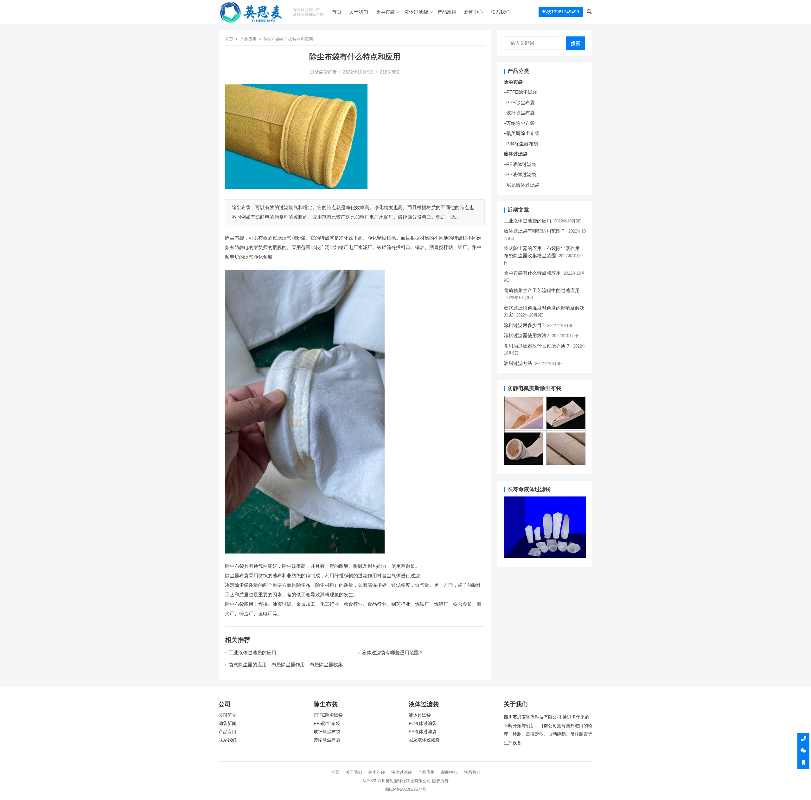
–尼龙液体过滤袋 (522, 185)
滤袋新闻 (227, 723)
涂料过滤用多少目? (524, 325)
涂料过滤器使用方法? (526, 335)
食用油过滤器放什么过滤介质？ (537, 346)
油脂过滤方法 (518, 363)
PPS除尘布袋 (327, 723)
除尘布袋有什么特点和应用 (532, 273)
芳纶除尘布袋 (327, 740)
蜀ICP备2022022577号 (405, 789)
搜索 (575, 43)
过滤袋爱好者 (323, 72)
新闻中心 (473, 12)
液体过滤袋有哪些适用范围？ (393, 652)
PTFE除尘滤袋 (328, 715)
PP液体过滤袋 (423, 731)
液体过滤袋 (416, 12)
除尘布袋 (385, 12)
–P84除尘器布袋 (521, 143)
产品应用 (447, 12)
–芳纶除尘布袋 (519, 123)
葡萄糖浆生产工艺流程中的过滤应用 (542, 290)
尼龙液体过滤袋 (424, 740)
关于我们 (358, 12)
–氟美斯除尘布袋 (522, 133)
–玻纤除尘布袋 (519, 112)
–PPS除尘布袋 (519, 102)
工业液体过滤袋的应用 (252, 652)
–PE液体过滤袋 (520, 164)
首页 (337, 12)
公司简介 (227, 715)
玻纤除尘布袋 (327, 731)
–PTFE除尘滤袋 (520, 92)
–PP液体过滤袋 (520, 174)
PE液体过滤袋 (423, 723)
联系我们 (500, 12)
